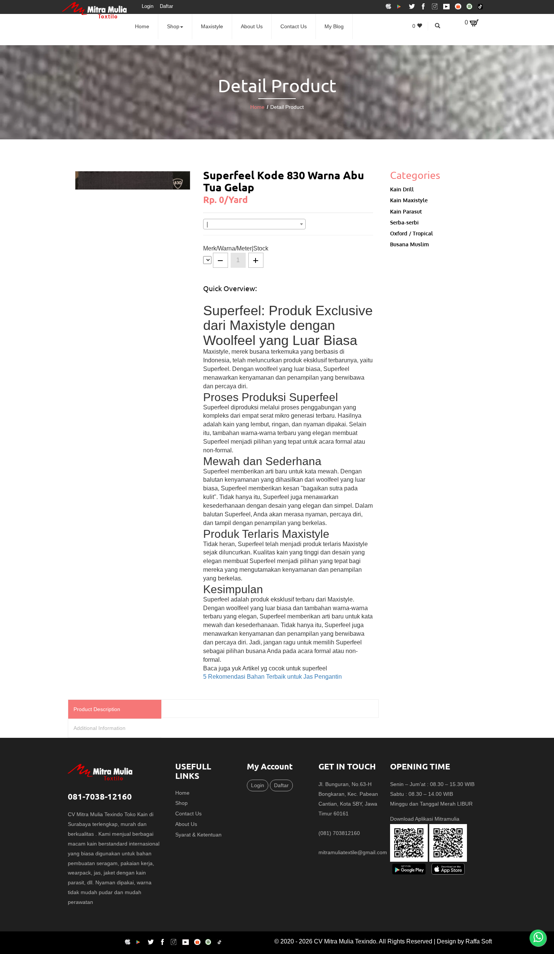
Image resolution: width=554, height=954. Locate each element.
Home (142, 26)
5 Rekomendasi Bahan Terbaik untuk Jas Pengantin (272, 676)
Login (147, 6)
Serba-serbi (404, 222)
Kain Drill (402, 189)
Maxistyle (212, 26)
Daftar (166, 6)
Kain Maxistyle (409, 200)
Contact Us (293, 26)
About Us (252, 26)
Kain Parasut (406, 211)
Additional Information (99, 728)
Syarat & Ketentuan (198, 835)
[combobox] (254, 224)
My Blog (334, 26)
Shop (173, 26)
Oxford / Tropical (411, 233)
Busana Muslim (409, 244)
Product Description (96, 709)
